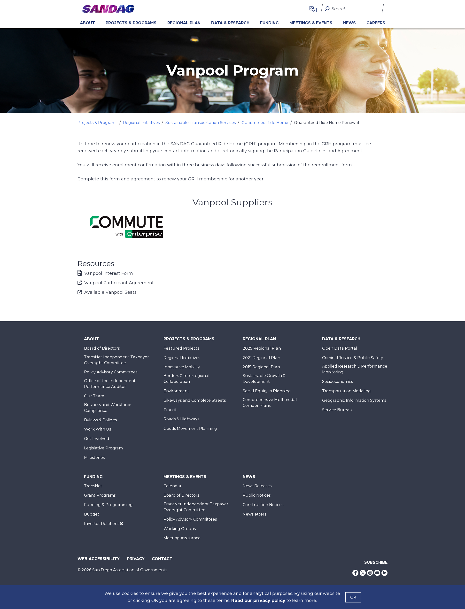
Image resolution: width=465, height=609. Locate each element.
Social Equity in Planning (267, 391)
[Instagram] (370, 573)
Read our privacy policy (258, 600)
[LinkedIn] (384, 573)
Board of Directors (102, 348)
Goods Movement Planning (190, 428)
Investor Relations (101, 523)
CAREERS (375, 23)
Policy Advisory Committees (110, 372)
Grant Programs (100, 495)
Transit (170, 410)
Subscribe (376, 562)
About (87, 23)
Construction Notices (263, 504)
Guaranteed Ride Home (264, 122)
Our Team (94, 396)
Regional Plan (259, 339)
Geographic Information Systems (354, 400)
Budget (91, 514)
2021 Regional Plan (261, 357)
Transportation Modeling (346, 391)
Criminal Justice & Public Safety (352, 357)
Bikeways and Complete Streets (194, 400)
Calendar (172, 486)
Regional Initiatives (141, 122)
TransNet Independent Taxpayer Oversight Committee (116, 360)
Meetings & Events (310, 23)
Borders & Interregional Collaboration (186, 378)
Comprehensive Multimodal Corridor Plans (270, 402)
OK (353, 597)
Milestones (94, 457)
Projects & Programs (131, 23)
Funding (269, 23)
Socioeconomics (337, 381)
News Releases (257, 486)
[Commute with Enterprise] (126, 227)
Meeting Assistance (182, 538)
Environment (176, 391)
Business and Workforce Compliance (107, 407)
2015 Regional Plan (261, 367)
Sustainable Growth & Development (264, 378)
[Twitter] (363, 573)
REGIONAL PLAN (184, 23)
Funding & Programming (108, 504)
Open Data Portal (339, 348)
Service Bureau (337, 410)
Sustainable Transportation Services (200, 122)
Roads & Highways (181, 419)
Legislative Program (103, 448)
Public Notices (257, 495)
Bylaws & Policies (100, 420)
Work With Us (97, 429)
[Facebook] (355, 573)
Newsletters (254, 514)
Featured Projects (181, 348)
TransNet (93, 486)
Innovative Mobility (181, 367)
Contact (162, 558)
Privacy (136, 558)
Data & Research (230, 23)
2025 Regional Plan (262, 348)
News (349, 23)
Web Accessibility (99, 558)
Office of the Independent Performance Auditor (110, 383)
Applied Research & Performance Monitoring (354, 369)
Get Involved (96, 438)
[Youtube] (377, 573)
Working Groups (179, 528)
